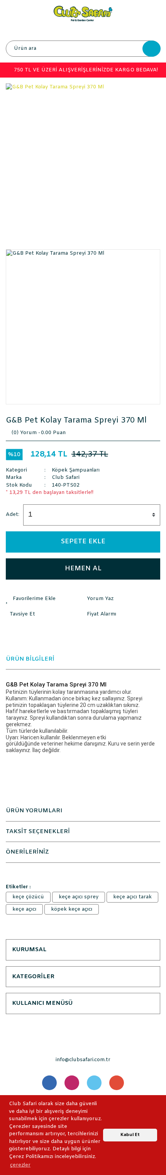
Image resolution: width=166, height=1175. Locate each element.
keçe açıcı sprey (78, 897)
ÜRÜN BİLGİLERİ (30, 659)
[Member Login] (82, 31)
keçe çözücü (28, 897)
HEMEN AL (83, 568)
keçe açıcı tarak (132, 897)
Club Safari (66, 477)
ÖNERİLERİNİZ (27, 852)
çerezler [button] (20, 1165)
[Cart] (152, 31)
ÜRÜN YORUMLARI (34, 811)
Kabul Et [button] (130, 1135)
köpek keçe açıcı (71, 909)
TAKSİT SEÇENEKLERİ (38, 831)
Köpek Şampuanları (76, 470)
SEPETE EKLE (83, 541)
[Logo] (83, 13)
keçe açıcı (24, 909)
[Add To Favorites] (44, 599)
